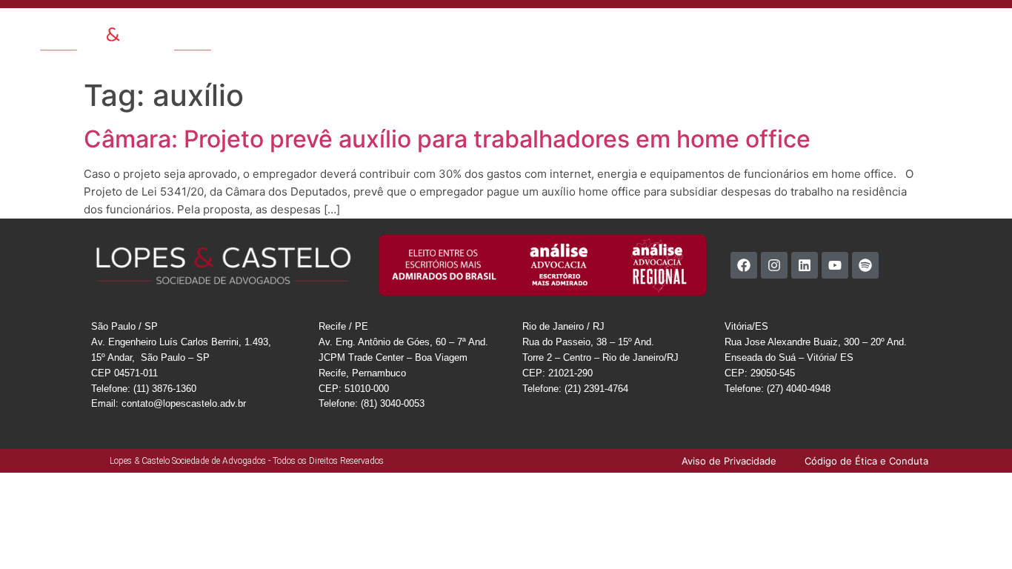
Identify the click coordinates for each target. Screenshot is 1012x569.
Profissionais (496, 33)
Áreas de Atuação (408, 33)
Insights (561, 33)
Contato (666, 33)
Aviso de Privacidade (903, 33)
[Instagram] (774, 265)
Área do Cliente (805, 33)
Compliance (728, 33)
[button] (987, 31)
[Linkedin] (804, 265)
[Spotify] (865, 265)
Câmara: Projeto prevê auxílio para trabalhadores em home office (447, 138)
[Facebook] (743, 265)
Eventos (614, 33)
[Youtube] (835, 265)
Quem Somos (320, 33)
